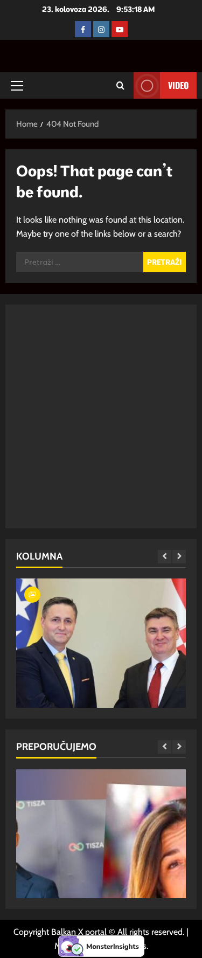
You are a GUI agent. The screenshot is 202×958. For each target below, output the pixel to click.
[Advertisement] (101, 416)
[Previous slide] (164, 556)
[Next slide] (179, 556)
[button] (17, 85)
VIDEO (178, 85)
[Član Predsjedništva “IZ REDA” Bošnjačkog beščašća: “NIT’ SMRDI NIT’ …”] (101, 694)
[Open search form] (120, 85)
